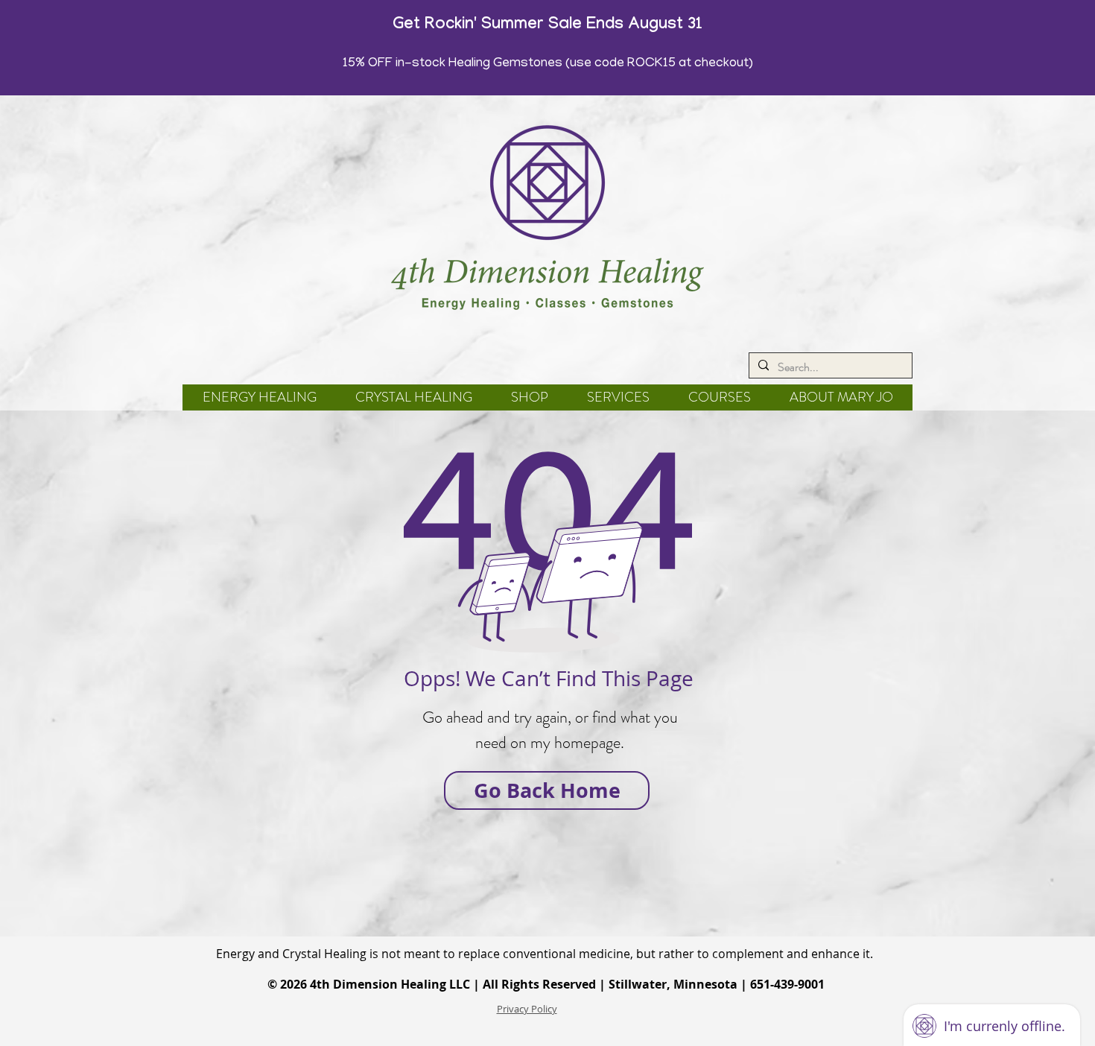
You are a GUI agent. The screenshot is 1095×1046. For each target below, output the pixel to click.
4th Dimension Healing (378, 984)
